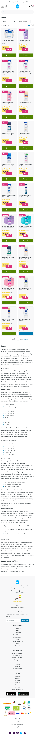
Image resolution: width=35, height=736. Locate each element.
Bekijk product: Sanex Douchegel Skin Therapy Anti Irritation (26, 42)
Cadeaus (17, 639)
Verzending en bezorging (17, 653)
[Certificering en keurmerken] (16, 708)
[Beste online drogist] (29, 708)
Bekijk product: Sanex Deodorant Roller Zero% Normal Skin (26, 290)
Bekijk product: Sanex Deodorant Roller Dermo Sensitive (26, 104)
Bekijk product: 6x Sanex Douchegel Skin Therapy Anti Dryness (9, 290)
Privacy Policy (17, 727)
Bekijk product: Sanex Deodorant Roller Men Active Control (9, 135)
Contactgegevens (17, 676)
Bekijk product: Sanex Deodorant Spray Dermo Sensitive (9, 321)
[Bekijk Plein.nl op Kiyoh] (22, 703)
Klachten (17, 664)
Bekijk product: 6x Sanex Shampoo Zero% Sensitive (26, 166)
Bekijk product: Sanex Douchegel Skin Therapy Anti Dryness (9, 104)
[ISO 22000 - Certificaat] (24, 708)
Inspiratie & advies (17, 689)
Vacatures (17, 682)
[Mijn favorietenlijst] (29, 6)
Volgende (25, 339)
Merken (17, 687)
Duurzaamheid (17, 668)
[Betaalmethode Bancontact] (30, 713)
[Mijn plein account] (6, 6)
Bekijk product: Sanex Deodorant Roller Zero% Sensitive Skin (26, 259)
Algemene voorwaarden (17, 724)
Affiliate (17, 680)
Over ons (17, 685)
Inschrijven (25, 620)
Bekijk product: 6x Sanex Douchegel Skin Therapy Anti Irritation (9, 228)
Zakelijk (17, 678)
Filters (4, 21)
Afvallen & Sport (17, 646)
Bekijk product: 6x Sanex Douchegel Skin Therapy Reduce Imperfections (26, 228)
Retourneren (17, 662)
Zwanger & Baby (17, 637)
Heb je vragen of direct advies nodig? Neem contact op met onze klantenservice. (18, 587)
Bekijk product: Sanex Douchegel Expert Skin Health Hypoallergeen (26, 73)
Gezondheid (17, 632)
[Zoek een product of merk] (3, 12)
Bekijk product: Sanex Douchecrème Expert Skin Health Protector (9, 197)
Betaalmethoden (17, 655)
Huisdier (17, 643)
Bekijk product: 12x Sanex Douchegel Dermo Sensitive (26, 135)
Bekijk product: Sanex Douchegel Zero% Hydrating (26, 321)
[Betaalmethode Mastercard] (22, 713)
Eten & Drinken (17, 635)
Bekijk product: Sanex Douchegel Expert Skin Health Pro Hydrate (9, 73)
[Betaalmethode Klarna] (11, 713)
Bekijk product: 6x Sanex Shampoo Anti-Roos (9, 42)
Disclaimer (18, 730)
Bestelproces (17, 660)
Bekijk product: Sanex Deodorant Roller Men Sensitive (9, 259)
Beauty (17, 630)
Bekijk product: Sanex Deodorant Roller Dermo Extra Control (9, 166)
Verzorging (17, 628)
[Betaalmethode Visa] (17, 713)
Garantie (17, 666)
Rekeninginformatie (17, 657)
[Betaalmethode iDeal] (26, 713)
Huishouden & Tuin (17, 641)
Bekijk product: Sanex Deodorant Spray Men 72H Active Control (26, 197)
